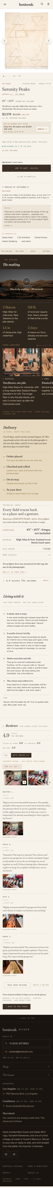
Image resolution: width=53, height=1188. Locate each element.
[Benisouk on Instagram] (6, 1154)
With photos (21, 755)
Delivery (20, 251)
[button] (41, 3)
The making (6, 251)
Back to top (28, 1018)
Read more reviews (17, 985)
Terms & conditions (37, 1166)
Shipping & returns (13, 1166)
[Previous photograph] (5, 41)
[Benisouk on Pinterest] (14, 1154)
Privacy (6, 1173)
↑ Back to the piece (16, 1006)
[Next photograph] (48, 41)
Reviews (46, 251)
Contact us (33, 1173)
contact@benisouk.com (21, 1051)
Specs (33, 251)
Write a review (41, 985)
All (6, 755)
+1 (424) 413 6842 (19, 1043)
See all (12, 766)
